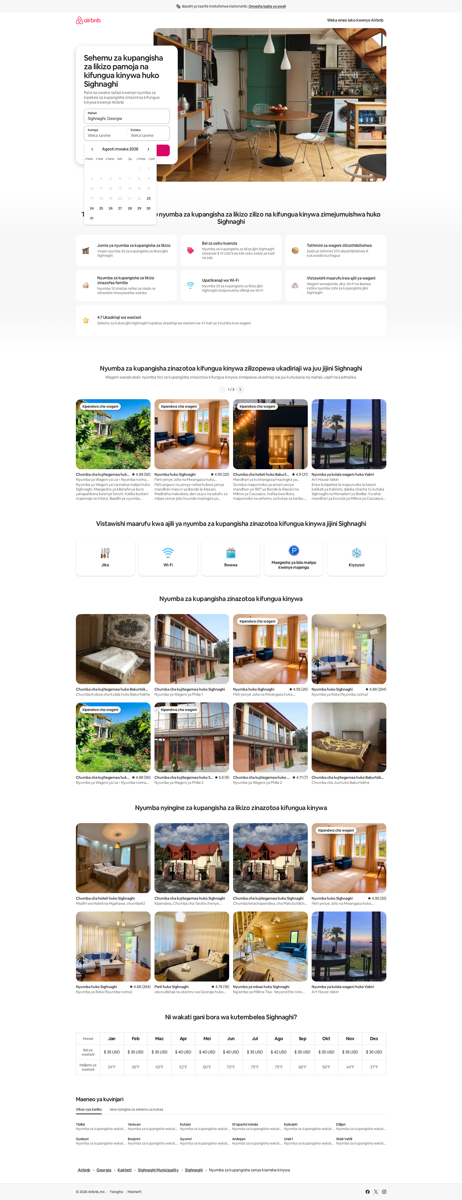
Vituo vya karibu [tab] (89, 1109)
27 (120, 208)
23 (149, 198)
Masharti (134, 1192)
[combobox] (127, 118)
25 (101, 208)
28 (130, 208)
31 (91, 218)
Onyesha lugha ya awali (267, 6)
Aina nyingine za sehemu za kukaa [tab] (136, 1109)
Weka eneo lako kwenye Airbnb (355, 20)
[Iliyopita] (222, 389)
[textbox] (105, 135)
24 (92, 208)
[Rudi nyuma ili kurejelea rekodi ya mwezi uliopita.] (92, 149)
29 (139, 208)
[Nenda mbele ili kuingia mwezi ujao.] (148, 149)
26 (111, 208)
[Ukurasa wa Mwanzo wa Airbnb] (88, 20)
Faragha (116, 1192)
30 (148, 208)
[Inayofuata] (240, 389)
